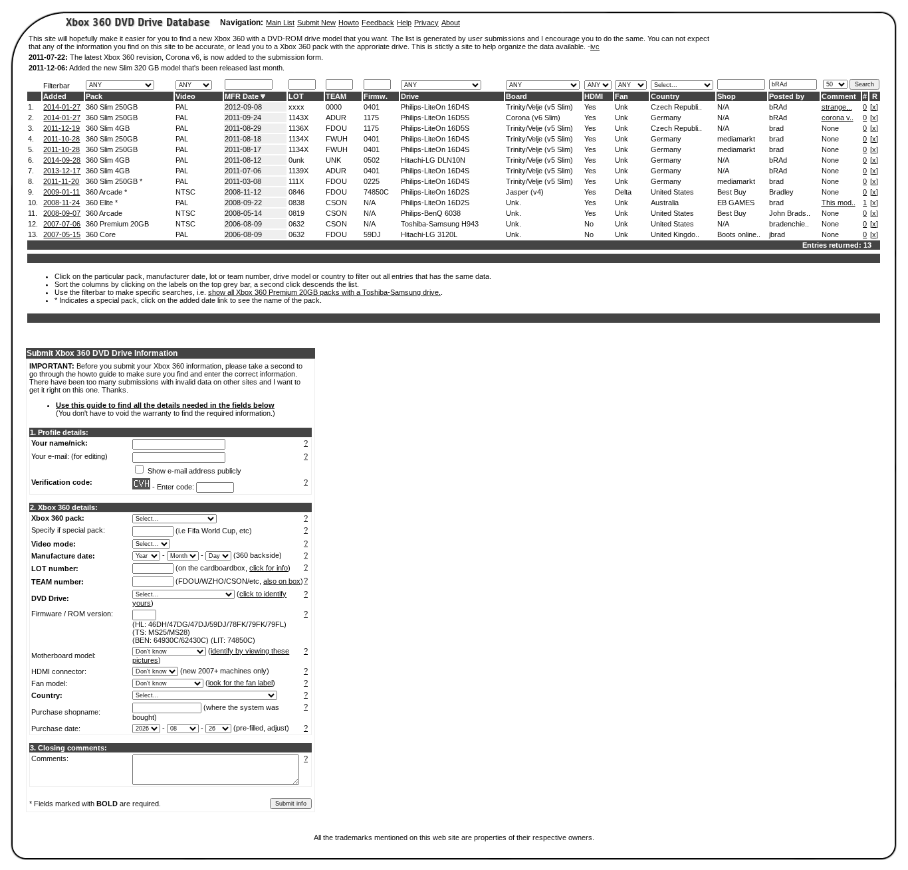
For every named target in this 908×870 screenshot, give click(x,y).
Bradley (781, 192)
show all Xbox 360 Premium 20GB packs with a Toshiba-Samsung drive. (324, 292)
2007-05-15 (61, 234)
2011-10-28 (61, 139)
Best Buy (731, 192)
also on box (281, 581)
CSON (336, 203)
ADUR (336, 118)
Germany (666, 118)
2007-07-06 (61, 224)
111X (296, 181)
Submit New (316, 23)
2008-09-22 (243, 203)
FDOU (336, 128)
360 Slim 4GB (108, 128)
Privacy (426, 23)
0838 (296, 203)
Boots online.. (738, 234)
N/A (723, 107)
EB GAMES (735, 203)
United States (672, 192)
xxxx (296, 107)
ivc (595, 46)
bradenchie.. (789, 224)
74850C (376, 192)
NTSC (185, 192)
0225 (372, 181)
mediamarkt (736, 139)
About (450, 23)
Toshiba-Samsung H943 (440, 224)
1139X (298, 171)
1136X (298, 128)
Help (404, 23)
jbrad (777, 234)
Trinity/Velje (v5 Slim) (539, 107)
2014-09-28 (61, 160)
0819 (296, 213)
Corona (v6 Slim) (533, 118)
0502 (372, 160)
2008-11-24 (61, 203)
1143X (298, 118)
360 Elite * (102, 203)
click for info (268, 568)
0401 (372, 107)
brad (776, 128)
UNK (333, 160)
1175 (371, 118)
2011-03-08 (243, 181)
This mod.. (838, 203)
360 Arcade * (106, 192)
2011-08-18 (243, 139)
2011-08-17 (243, 149)
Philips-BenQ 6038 (431, 213)
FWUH (337, 139)
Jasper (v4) (525, 192)
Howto (348, 23)
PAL (181, 107)
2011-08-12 (243, 160)
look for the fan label (240, 683)
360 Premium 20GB (117, 224)
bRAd (778, 107)
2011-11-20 (61, 181)
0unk (296, 160)
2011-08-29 (243, 128)
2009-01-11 (61, 192)
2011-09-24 (243, 118)
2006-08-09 (243, 224)
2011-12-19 (61, 128)
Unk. (513, 203)
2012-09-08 (243, 107)
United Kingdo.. (675, 234)
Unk (621, 107)
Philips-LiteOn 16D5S (435, 118)
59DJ (372, 234)
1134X (298, 139)
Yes (590, 107)
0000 (334, 107)
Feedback (378, 23)
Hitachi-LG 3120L (429, 234)
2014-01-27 (61, 107)
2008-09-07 (61, 213)
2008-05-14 (243, 213)
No (589, 224)
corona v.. (837, 118)
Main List (280, 23)
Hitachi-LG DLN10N (433, 160)
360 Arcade (104, 213)
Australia (665, 203)
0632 (296, 224)
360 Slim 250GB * (114, 181)
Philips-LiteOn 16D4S (435, 107)
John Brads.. (789, 213)
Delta (623, 192)
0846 (296, 192)
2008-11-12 (243, 192)
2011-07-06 (243, 171)
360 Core (101, 234)
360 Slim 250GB (112, 107)
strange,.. (837, 107)
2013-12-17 (61, 171)
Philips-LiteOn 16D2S (435, 192)
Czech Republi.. (676, 107)
